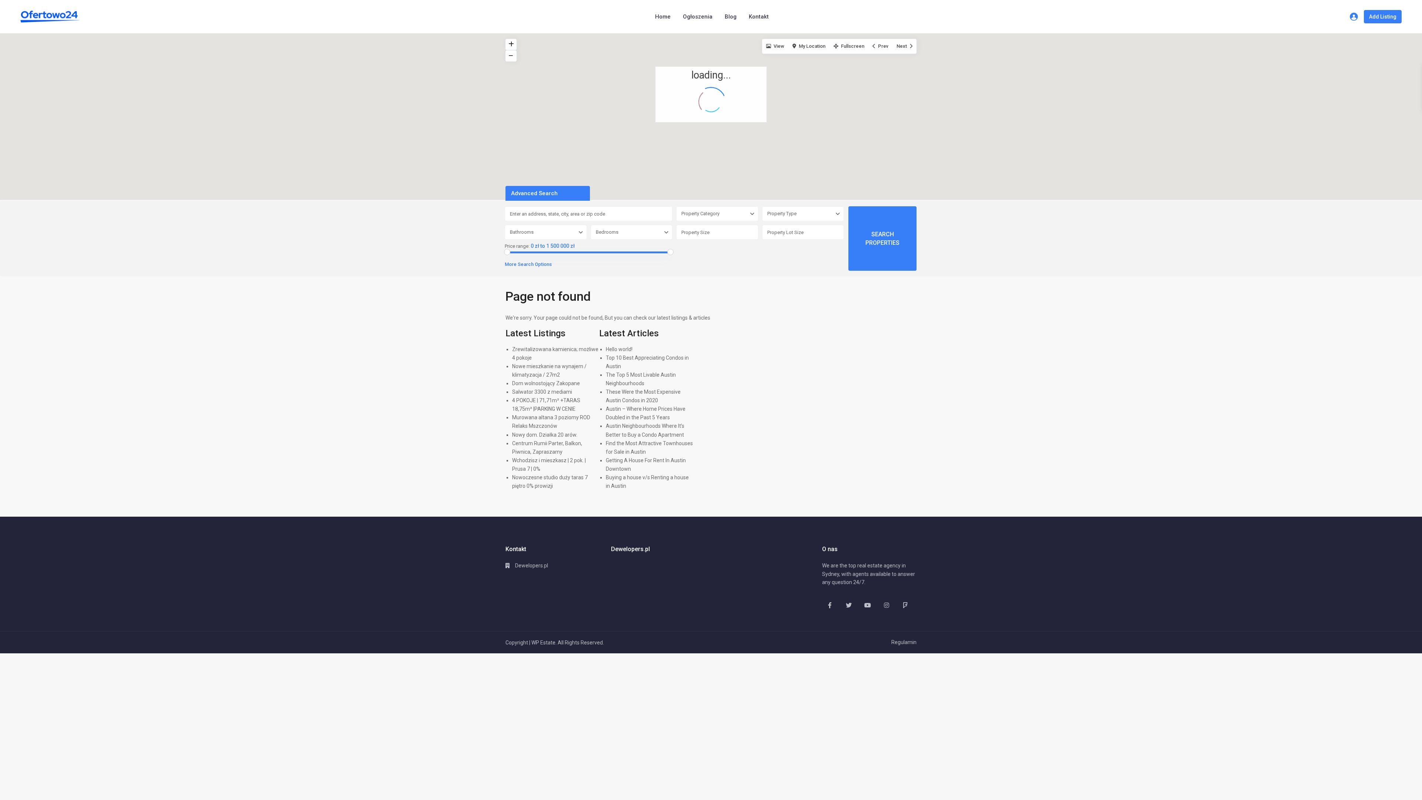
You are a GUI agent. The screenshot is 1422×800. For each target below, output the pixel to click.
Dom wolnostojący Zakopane (546, 383)
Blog (731, 16)
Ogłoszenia (697, 16)
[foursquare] (905, 605)
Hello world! (619, 349)
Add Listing (1382, 17)
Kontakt (759, 16)
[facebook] (829, 605)
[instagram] (886, 605)
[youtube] (867, 605)
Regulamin (904, 642)
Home (663, 16)
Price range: (517, 246)
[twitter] (848, 605)
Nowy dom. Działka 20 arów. (544, 435)
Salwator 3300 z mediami (542, 392)
